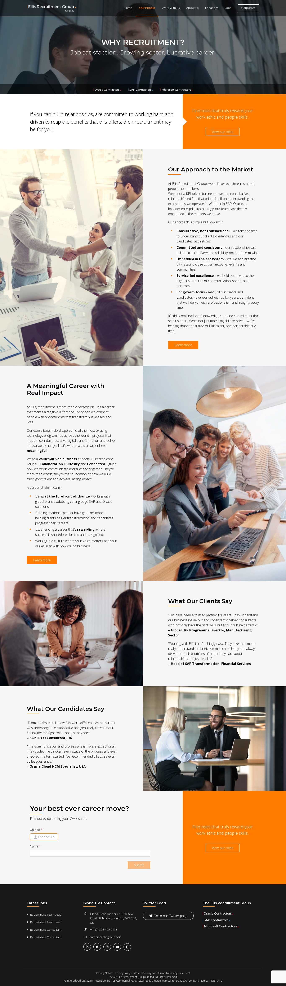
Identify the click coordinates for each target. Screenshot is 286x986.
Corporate (248, 7)
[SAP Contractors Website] (141, 89)
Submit (139, 865)
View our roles (222, 132)
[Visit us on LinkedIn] (88, 947)
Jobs (228, 7)
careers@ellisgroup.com (105, 937)
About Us (192, 7)
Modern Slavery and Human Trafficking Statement (162, 973)
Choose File (46, 837)
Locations (211, 7)
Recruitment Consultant (46, 930)
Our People (147, 7)
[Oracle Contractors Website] (107, 89)
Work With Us (171, 7)
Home (128, 7)
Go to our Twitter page (170, 915)
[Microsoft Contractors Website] (176, 89)
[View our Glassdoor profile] (128, 946)
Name (35, 846)
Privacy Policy (122, 973)
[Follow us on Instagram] (108, 947)
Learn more (183, 345)
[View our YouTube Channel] (118, 947)
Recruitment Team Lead (45, 914)
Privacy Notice (104, 973)
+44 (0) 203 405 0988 (103, 929)
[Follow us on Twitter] (98, 947)
